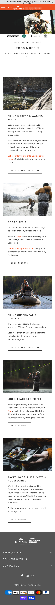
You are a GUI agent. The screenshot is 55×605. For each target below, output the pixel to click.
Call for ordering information (20, 248)
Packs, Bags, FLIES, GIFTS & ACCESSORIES (27, 479)
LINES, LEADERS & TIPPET (25, 399)
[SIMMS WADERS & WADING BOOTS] (27, 93)
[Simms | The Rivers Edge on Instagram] (27, 576)
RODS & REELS (17, 222)
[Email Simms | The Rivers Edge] (32, 576)
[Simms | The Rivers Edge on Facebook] (22, 576)
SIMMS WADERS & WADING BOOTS (25, 118)
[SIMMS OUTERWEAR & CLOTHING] (27, 292)
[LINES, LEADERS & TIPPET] (27, 376)
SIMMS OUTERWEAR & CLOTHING (22, 317)
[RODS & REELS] (27, 199)
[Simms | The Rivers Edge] (27, 7)
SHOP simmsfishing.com (25, 347)
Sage (18, 236)
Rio (9, 411)
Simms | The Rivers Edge (31, 585)
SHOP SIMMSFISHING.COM (25, 170)
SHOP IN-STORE (19, 263)
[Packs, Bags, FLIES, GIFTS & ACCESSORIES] (27, 454)
